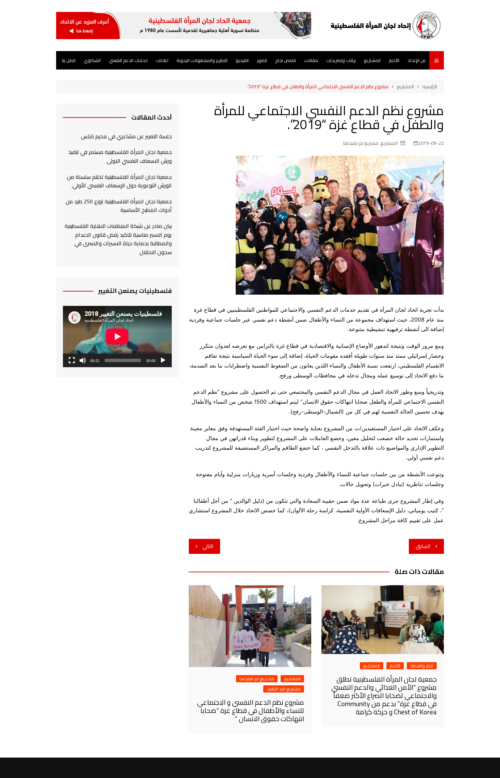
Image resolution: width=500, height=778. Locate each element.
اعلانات (162, 60)
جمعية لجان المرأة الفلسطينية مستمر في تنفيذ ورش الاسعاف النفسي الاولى (120, 156)
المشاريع (372, 60)
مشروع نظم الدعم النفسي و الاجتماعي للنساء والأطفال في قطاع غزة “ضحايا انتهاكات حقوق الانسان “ (250, 710)
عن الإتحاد (416, 60)
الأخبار (394, 60)
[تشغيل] (163, 360)
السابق (423, 546)
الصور (262, 60)
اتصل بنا (69, 60)
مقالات (311, 60)
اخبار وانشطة (421, 665)
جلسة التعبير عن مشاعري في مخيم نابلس (126, 136)
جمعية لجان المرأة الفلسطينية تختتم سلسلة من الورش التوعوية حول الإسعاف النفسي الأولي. (119, 181)
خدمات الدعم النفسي (128, 60)
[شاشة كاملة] (71, 360)
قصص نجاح (285, 60)
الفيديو (242, 60)
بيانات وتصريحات (341, 60)
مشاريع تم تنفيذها (361, 143)
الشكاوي (92, 60)
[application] (117, 336)
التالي (207, 546)
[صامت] (82, 360)
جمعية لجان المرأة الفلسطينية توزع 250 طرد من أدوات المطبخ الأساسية (119, 206)
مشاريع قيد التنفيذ (284, 689)
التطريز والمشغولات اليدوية (202, 60)
